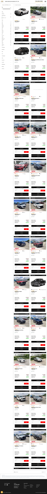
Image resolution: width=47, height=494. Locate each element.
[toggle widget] (2, 492)
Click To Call (22, 40)
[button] (29, 12)
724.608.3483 (39, 1)
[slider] (2, 8)
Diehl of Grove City (16, 43)
